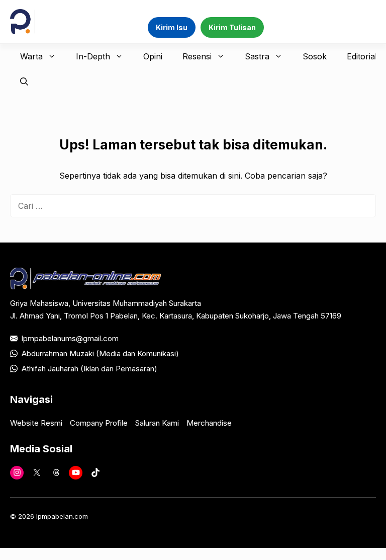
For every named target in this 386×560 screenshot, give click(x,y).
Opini (152, 56)
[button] (24, 81)
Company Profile (99, 423)
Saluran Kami (157, 423)
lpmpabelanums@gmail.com (70, 338)
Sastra (257, 56)
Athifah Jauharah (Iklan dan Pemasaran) (89, 368)
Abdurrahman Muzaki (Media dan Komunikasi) (100, 353)
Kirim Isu (171, 27)
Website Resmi (36, 423)
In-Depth (93, 56)
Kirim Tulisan (232, 27)
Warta (31, 56)
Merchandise (209, 423)
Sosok (315, 56)
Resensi (197, 56)
